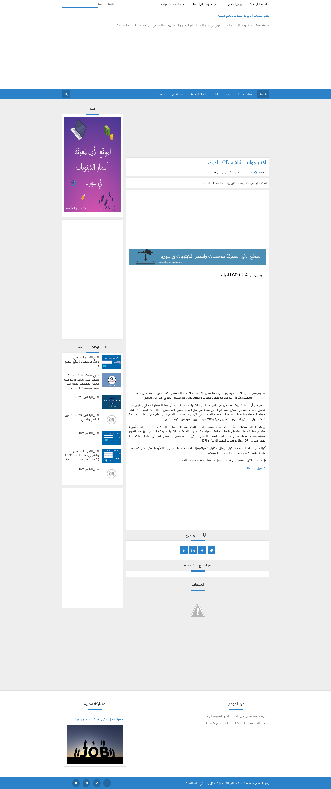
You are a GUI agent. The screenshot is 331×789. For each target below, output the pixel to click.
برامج (228, 94)
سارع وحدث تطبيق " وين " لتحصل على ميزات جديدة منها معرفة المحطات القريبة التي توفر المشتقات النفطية (81, 381)
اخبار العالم (177, 94)
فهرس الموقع (235, 4)
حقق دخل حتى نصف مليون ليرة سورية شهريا (89, 719)
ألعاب (215, 94)
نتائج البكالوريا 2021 (87, 396)
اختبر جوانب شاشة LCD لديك (237, 161)
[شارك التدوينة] (193, 550)
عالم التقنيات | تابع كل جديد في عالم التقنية (243, 15)
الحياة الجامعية (198, 94)
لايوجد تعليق (240, 172)
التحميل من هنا (256, 467)
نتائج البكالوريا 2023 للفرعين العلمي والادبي (82, 416)
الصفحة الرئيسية (258, 4)
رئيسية (263, 94)
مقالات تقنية (245, 94)
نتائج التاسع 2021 (88, 432)
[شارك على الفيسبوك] (202, 550)
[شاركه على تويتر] (211, 550)
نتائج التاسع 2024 (88, 468)
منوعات (161, 94)
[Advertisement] (131, 58)
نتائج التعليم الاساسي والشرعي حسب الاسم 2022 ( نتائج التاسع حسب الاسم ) (82, 454)
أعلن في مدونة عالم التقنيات (206, 4)
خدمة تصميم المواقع (172, 4)
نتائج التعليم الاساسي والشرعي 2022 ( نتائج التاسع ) (82, 361)
